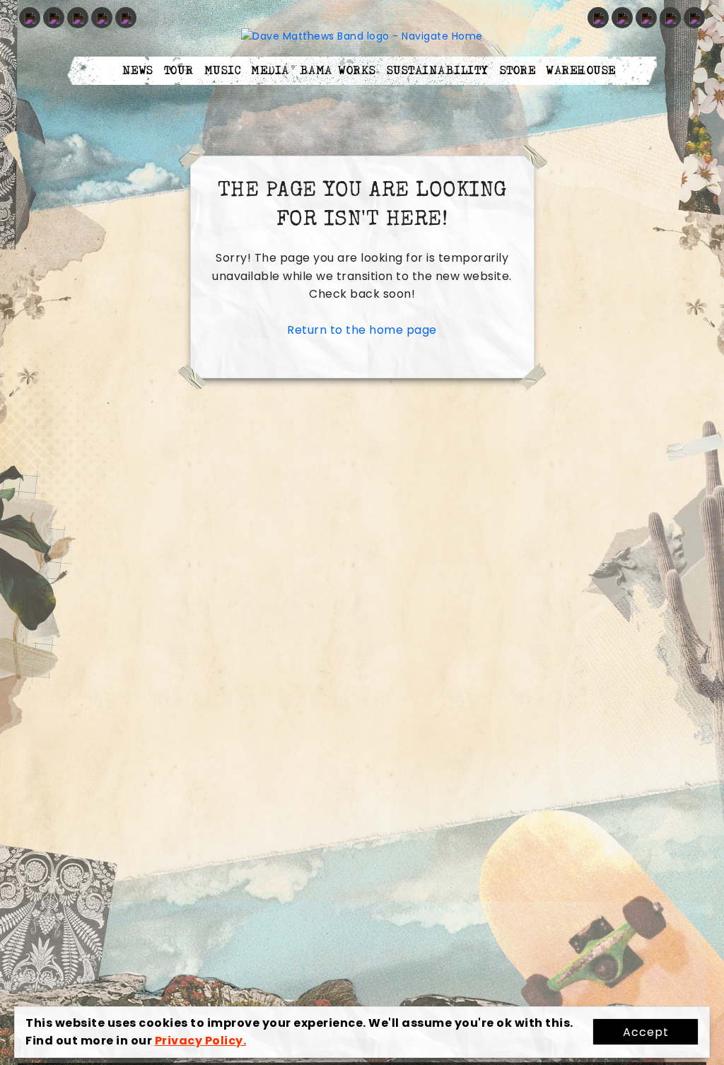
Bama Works (338, 70)
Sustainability (438, 70)
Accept (646, 1032)
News (137, 70)
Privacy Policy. (201, 1040)
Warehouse (581, 70)
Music (222, 70)
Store (518, 70)
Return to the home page (362, 330)
